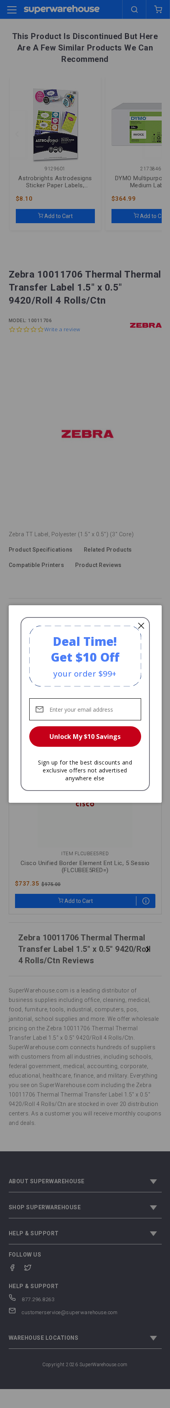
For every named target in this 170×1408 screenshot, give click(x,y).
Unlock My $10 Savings (85, 736)
